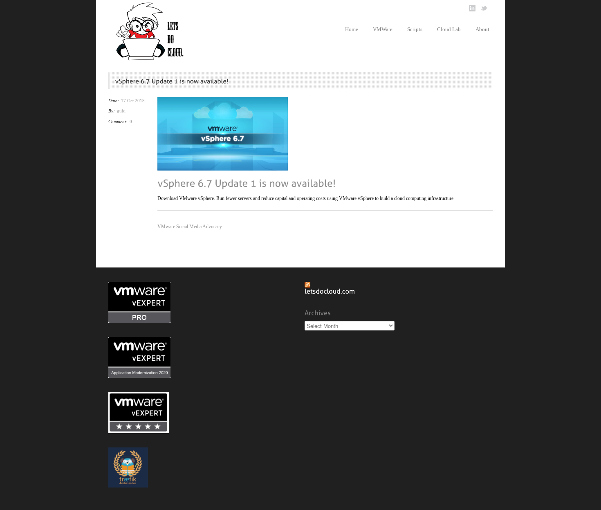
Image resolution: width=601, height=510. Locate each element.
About (482, 29)
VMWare (382, 29)
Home (351, 29)
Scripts (414, 29)
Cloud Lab (449, 29)
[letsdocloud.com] (330, 291)
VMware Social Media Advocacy (189, 226)
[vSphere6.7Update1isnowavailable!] (246, 182)
